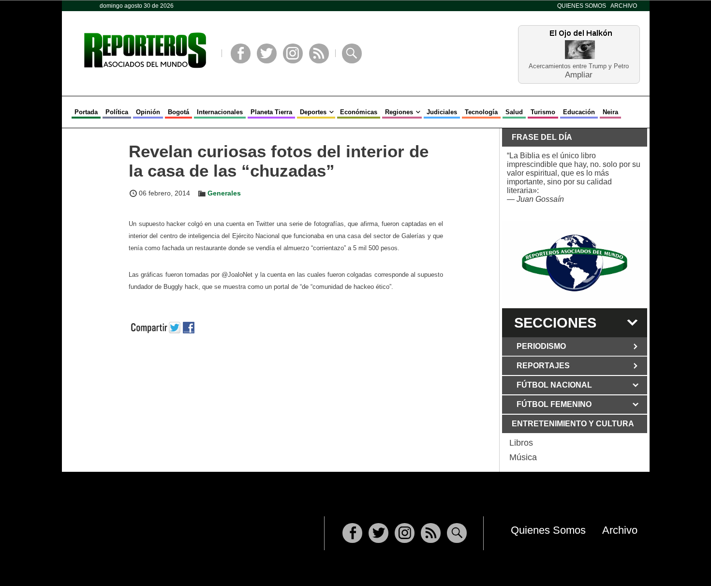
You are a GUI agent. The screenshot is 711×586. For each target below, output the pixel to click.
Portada (86, 112)
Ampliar (578, 74)
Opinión (148, 112)
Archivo (623, 5)
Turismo (543, 112)
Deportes (313, 112)
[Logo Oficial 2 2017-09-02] (574, 263)
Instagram (293, 53)
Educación (579, 112)
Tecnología (481, 112)
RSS (319, 53)
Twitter (267, 53)
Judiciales (442, 112)
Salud (514, 112)
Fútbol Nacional (554, 385)
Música (523, 457)
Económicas (358, 112)
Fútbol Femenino (554, 404)
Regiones (399, 112)
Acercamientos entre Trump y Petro (579, 66)
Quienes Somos (581, 5)
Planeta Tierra (271, 112)
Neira (610, 112)
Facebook (241, 53)
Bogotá (178, 112)
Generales (224, 193)
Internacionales (220, 112)
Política (116, 112)
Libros (521, 443)
